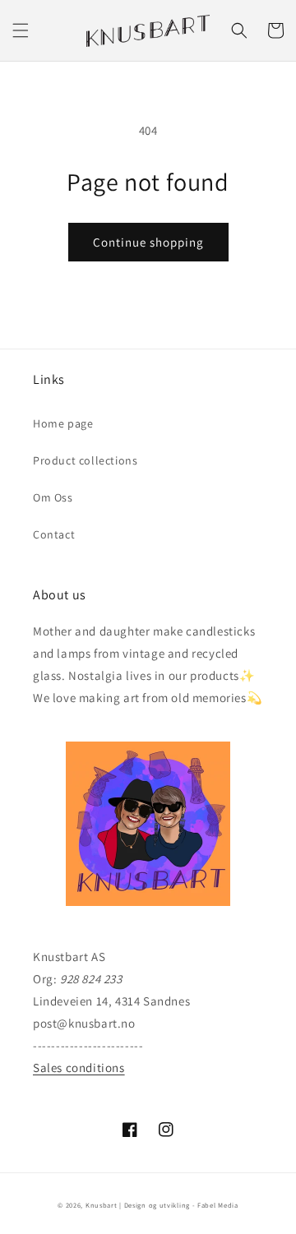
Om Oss (53, 497)
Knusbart (102, 1204)
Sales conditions (79, 1067)
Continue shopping (148, 242)
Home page (63, 423)
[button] (20, 30)
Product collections (85, 460)
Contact (54, 534)
